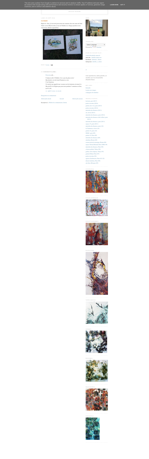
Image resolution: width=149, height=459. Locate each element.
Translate (98, 47)
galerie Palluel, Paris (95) (92, 154)
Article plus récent (46, 99)
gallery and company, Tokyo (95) (95, 151)
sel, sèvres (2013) (90, 112)
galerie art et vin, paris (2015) (94, 106)
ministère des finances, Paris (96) (94, 147)
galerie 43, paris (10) (91, 131)
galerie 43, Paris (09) (91, 135)
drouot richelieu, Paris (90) (93, 161)
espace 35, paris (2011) (92, 124)
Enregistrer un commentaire (48, 95)
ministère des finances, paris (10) (94, 126)
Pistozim (48, 75)
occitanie (44, 20)
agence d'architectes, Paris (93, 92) (95, 158)
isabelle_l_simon (97, 62)
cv (86, 70)
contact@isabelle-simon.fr (93, 55)
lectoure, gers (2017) (91, 101)
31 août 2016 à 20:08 (53, 91)
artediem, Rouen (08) (91, 140)
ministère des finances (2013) (94, 110)
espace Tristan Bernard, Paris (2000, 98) (96, 144)
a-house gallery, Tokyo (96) (93, 149)
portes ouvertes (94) (91, 156)
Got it (122, 4)
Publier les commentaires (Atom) (58, 102)
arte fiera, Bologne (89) (92, 163)
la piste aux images (91, 90)
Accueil (62, 99)
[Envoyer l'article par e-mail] (51, 64)
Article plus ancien (77, 99)
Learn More (114, 4)
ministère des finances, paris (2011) (95, 121)
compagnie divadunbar (92, 92)
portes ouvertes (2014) (92, 108)
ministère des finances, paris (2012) (95, 115)
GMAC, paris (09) (90, 133)
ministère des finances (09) (93, 138)
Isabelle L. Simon (96, 59)
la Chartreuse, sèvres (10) (92, 128)
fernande (88, 88)
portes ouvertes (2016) (92, 103)
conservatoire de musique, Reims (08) (96, 142)
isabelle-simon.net (96, 57)
